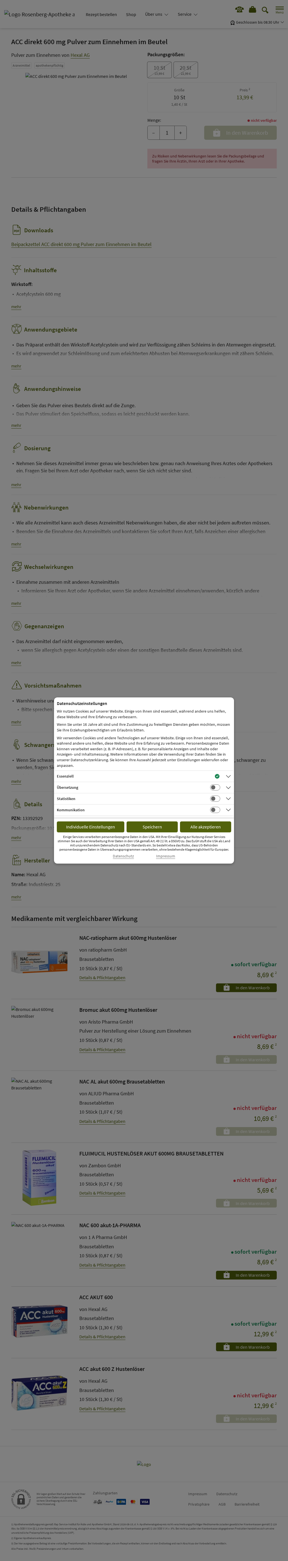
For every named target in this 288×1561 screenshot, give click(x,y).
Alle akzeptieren (205, 827)
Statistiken (66, 798)
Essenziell (65, 776)
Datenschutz (123, 856)
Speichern (152, 827)
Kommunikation (71, 809)
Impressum (165, 856)
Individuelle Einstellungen (90, 827)
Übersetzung (67, 787)
